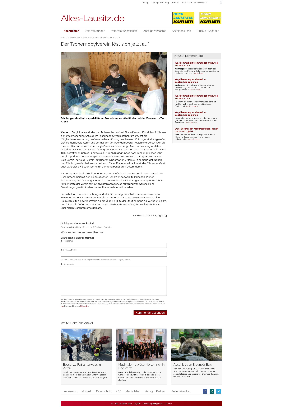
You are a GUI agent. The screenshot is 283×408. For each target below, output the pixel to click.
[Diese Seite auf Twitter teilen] (218, 391)
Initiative (78, 227)
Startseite (65, 38)
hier (62, 306)
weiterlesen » (199, 73)
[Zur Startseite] (114, 16)
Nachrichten (76, 38)
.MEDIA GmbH (162, 404)
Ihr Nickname (67, 241)
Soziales (98, 227)
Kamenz (88, 227)
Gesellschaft (66, 227)
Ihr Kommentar (67, 264)
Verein (108, 227)
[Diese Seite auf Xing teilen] (212, 391)
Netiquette (84, 306)
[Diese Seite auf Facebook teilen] (205, 391)
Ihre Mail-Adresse (69, 250)
